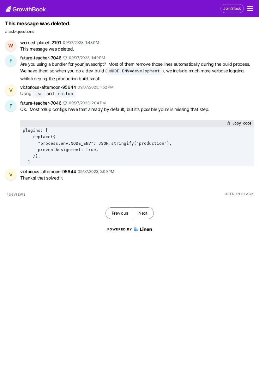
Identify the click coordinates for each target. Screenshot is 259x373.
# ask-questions (19, 31)
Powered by (119, 229)
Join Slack (232, 8)
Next (143, 213)
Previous (120, 213)
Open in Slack (239, 194)
